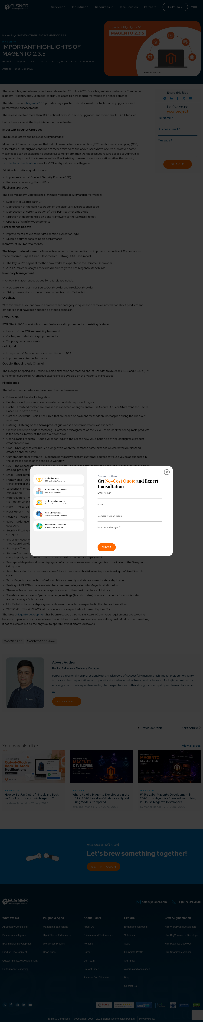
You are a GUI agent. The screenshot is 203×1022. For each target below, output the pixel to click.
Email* (101, 504)
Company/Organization (110, 515)
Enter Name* (104, 492)
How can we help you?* (109, 527)
